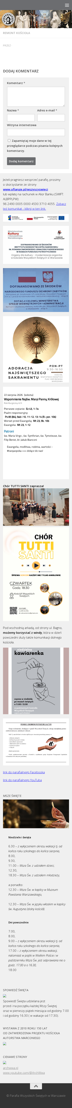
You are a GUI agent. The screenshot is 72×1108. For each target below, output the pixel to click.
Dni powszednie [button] (18, 922)
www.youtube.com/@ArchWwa (24, 1073)
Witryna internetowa (21, 125)
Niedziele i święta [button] (19, 837)
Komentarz (16, 83)
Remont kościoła (16, 33)
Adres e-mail (47, 110)
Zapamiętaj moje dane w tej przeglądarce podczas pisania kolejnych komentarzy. (35, 146)
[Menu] (67, 5)
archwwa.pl (10, 1068)
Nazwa (13, 110)
